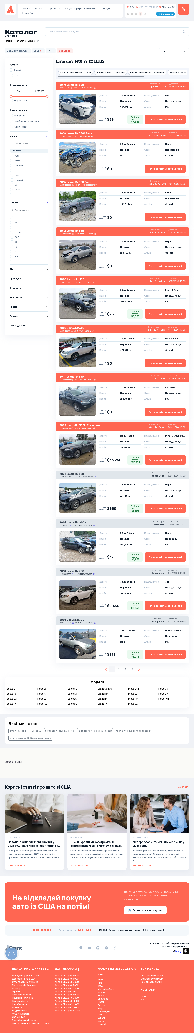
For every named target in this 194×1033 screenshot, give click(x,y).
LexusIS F (72, 693)
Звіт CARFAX (18, 1016)
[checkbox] (11, 70)
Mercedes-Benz (106, 989)
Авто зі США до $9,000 (67, 997)
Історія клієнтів (92, 8)
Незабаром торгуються (26, 121)
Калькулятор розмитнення (26, 975)
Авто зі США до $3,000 (67, 978)
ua (168, 7)
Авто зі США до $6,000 (67, 988)
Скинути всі (65, 51)
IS (15, 251)
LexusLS (41, 698)
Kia (16, 184)
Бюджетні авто (22, 100)
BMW (17, 160)
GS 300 (18, 232)
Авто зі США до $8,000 (67, 994)
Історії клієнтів (19, 1004)
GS (16, 227)
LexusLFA (163, 693)
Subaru (101, 1017)
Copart (17, 69)
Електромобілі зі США (152, 978)
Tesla (100, 979)
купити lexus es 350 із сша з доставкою (30, 737)
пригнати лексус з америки (111, 72)
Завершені (19, 115)
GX (16, 241)
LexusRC (133, 698)
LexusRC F (163, 698)
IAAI (16, 75)
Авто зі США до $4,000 (67, 981)
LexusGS (72, 688)
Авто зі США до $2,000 (67, 975)
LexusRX (11, 703)
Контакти (17, 1007)
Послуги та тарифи (22, 994)
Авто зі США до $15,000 (67, 1007)
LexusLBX (103, 693)
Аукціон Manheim (21, 1013)
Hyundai (19, 179)
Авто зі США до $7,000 (66, 991)
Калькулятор (39, 8)
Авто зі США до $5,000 (67, 985)
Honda (18, 175)
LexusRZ (42, 703)
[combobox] (174, 51)
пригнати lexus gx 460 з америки (147, 72)
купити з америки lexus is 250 (75, 72)
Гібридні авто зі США (151, 981)
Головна (8, 41)
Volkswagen (104, 1011)
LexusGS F (133, 688)
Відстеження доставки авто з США (30, 1023)
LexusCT (12, 688)
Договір (16, 988)
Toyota (101, 992)
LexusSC (72, 703)
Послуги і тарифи (73, 8)
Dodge (101, 1005)
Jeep (100, 1008)
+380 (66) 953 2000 (148, 7)
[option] (29, 155)
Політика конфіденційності (175, 946)
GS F (17, 237)
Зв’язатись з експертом (147, 910)
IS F (16, 256)
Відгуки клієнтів (20, 1001)
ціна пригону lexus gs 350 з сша (95, 730)
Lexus (30, 41)
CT (16, 217)
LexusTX (102, 703)
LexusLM (12, 698)
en (163, 7)
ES (16, 222)
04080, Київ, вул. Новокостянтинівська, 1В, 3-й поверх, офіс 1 (131, 929)
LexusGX (163, 688)
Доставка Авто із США (23, 978)
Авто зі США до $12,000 (67, 1004)
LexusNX (102, 698)
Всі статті (183, 786)
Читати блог (28, 13)
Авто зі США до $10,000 (67, 1001)
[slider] (11, 96)
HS (16, 246)
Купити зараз (20, 126)
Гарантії (16, 991)
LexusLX (72, 698)
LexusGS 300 (105, 688)
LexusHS (12, 693)
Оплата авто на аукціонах (25, 981)
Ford (17, 170)
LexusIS (41, 693)
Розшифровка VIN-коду (24, 1020)
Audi (17, 155)
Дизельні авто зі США (152, 975)
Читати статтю (16, 865)
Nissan (101, 1001)
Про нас (53, 8)
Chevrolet (20, 165)
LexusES (42, 688)
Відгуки (106, 8)
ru (173, 7)
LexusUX (133, 703)
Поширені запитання (22, 997)
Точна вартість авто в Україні (165, 119)
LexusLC (132, 693)
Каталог (26, 8)
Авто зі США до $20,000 (67, 1010)
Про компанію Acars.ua (24, 985)
